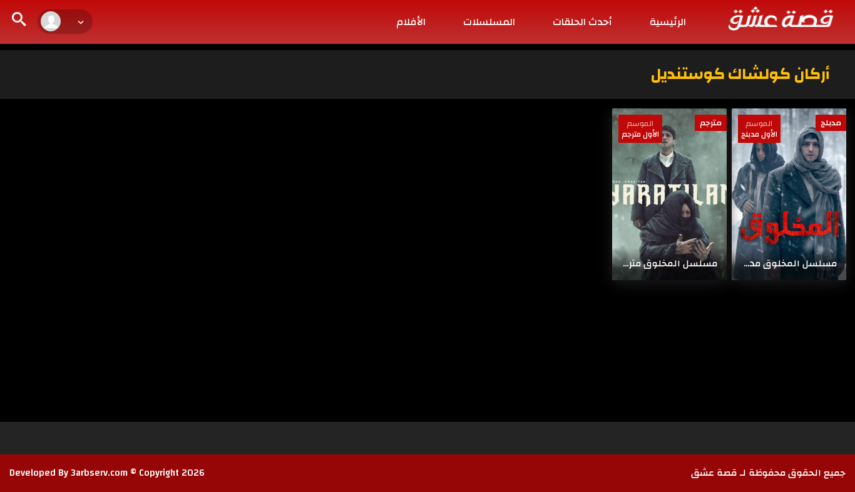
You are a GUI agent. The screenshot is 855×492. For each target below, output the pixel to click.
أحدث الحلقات (582, 22)
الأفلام (411, 22)
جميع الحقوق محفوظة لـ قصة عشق (768, 472)
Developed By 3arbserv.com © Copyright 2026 (107, 472)
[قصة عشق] (780, 18)
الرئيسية (668, 22)
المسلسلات (489, 22)
